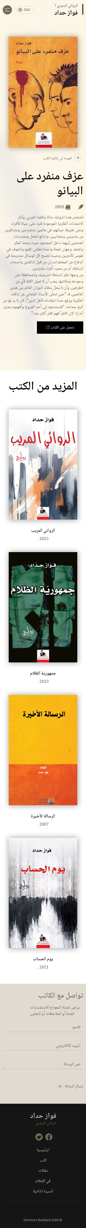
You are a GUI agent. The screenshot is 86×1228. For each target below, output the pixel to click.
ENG (27, 10)
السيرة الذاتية (43, 1191)
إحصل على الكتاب (62, 328)
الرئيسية (43, 1150)
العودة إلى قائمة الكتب (58, 158)
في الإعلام (43, 1181)
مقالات (43, 1170)
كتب (43, 1160)
